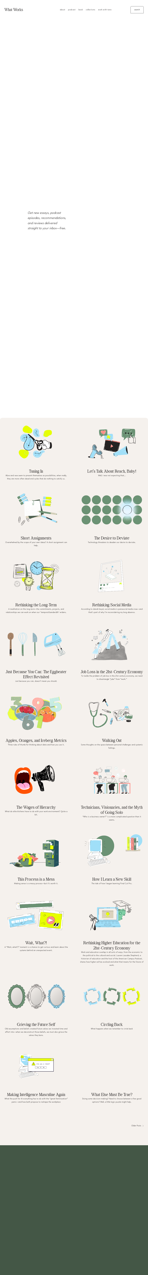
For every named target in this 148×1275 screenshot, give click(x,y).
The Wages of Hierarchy (36, 807)
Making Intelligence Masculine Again (36, 1094)
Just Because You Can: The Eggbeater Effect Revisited (36, 674)
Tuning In (36, 471)
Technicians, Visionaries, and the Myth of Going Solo (112, 810)
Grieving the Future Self (36, 1024)
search (137, 10)
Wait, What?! (36, 943)
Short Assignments (36, 538)
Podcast (72, 10)
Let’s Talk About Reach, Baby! (111, 471)
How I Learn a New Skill (111, 879)
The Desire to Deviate (111, 538)
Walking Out (112, 740)
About (62, 10)
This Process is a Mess (36, 879)
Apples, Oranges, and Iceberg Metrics (36, 740)
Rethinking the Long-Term (36, 605)
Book (81, 10)
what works (13, 10)
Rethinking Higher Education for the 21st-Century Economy (111, 945)
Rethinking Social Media (111, 605)
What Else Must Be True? (111, 1094)
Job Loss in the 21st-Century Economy (112, 671)
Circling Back (112, 1024)
